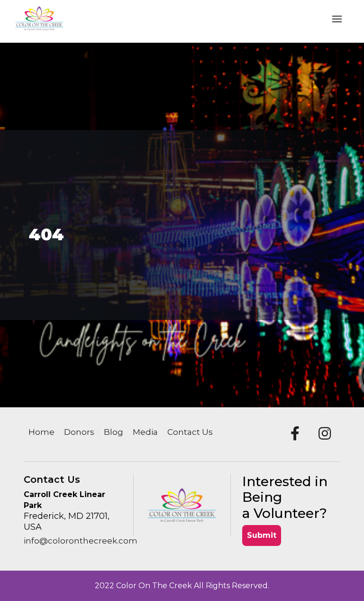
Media (145, 432)
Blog (113, 432)
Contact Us (190, 432)
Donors (79, 432)
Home (41, 432)
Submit (261, 535)
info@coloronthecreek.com (80, 540)
